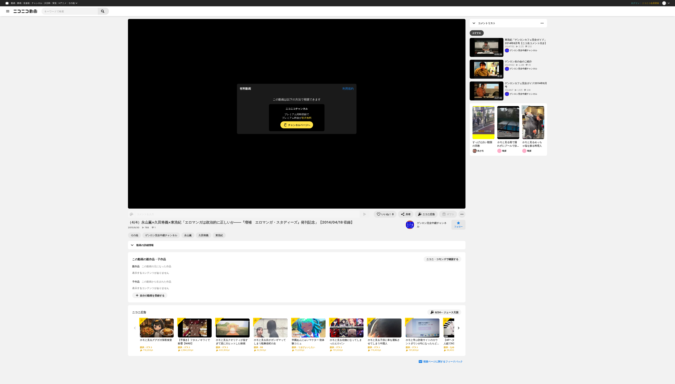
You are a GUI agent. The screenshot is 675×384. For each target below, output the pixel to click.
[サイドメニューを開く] (7, 11)
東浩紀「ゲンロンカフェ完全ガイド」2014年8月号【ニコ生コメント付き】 (526, 41)
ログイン (635, 3)
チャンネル (37, 3)
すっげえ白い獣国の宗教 (482, 144)
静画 (19, 3)
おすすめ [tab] (476, 33)
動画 (13, 3)
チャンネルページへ (299, 124)
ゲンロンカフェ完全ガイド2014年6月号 (526, 85)
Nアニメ (62, 3)
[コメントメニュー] (542, 23)
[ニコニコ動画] (25, 11)
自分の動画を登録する (152, 295)
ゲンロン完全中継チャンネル (431, 224)
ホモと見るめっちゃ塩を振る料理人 (532, 144)
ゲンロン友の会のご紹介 (518, 61)
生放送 (26, 3)
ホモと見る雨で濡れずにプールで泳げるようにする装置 (507, 144)
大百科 (47, 3)
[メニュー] (461, 214)
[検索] (103, 11)
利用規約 (348, 88)
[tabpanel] (508, 97)
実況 (54, 3)
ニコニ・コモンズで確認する (442, 259)
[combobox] (69, 11)
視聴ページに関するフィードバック (443, 361)
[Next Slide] (458, 328)
